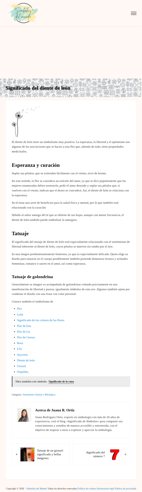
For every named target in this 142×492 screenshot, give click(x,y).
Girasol (21, 366)
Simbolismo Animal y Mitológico (39, 394)
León (20, 314)
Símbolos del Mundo (36, 488)
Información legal (105, 488)
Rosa (20, 343)
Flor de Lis (23, 331)
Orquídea (22, 371)
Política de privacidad (125, 488)
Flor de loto (24, 326)
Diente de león (26, 360)
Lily (19, 348)
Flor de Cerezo (26, 337)
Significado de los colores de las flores (40, 320)
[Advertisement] (71, 52)
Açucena (22, 354)
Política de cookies (87, 488)
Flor (19, 308)
